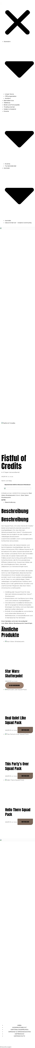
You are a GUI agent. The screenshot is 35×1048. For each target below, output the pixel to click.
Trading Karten (9, 107)
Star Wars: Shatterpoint (14, 674)
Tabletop (7, 102)
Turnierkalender (10, 166)
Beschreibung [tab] (14, 511)
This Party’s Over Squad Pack (17, 766)
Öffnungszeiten (10, 96)
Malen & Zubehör (10, 109)
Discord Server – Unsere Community (18, 222)
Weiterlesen (25, 730)
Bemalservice (9, 100)
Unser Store (9, 94)
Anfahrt (8, 98)
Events (7, 164)
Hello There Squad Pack (17, 812)
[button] (17, 21)
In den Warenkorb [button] (14, 685)
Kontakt (8, 220)
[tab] (19, 502)
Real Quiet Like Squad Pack (15, 720)
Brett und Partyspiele (12, 105)
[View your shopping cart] (0, 413)
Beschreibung (10, 502)
